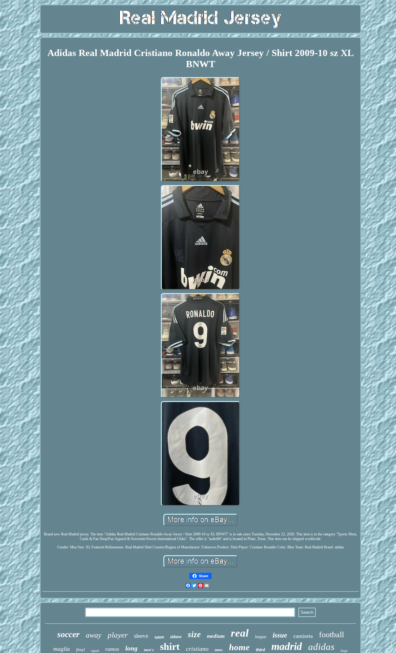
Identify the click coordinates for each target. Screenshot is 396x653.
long (131, 648)
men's (149, 649)
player (118, 635)
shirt (170, 646)
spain (159, 637)
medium (216, 636)
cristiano (197, 648)
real (240, 633)
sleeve (141, 636)
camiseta (303, 636)
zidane (176, 636)
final (80, 649)
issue (280, 635)
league (260, 636)
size (194, 634)
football (331, 634)
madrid (286, 646)
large (344, 650)
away (93, 635)
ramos (112, 649)
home (239, 647)
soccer (68, 634)
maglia (61, 649)
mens (219, 650)
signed (95, 650)
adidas (321, 646)
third (260, 649)
